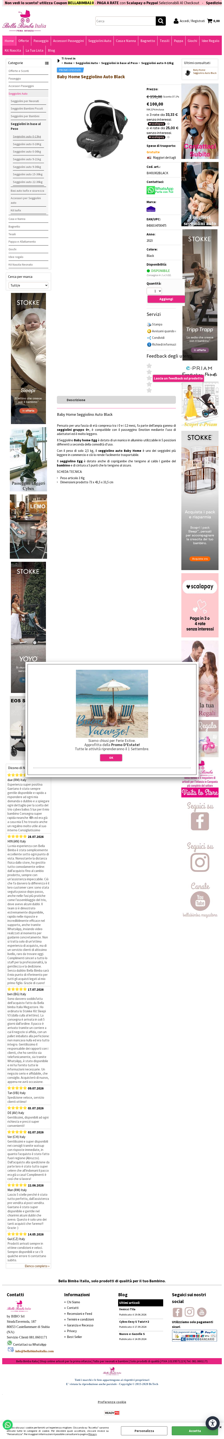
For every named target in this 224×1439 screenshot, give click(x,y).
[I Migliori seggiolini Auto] (200, 225)
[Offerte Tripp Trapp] (199, 359)
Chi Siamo (73, 1302)
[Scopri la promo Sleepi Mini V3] (200, 569)
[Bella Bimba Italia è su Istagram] (200, 877)
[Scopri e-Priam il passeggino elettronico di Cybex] (200, 427)
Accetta (195, 1431)
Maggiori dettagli (164, 157)
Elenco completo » (37, 1266)
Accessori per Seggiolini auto (26, 200)
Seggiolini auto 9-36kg (27, 167)
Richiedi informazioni (166, 344)
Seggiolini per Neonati (25, 101)
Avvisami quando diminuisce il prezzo (177, 331)
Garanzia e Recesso (80, 1325)
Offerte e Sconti (19, 71)
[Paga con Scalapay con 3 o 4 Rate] (200, 636)
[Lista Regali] (200, 716)
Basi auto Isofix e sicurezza (27, 191)
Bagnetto (147, 41)
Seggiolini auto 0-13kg (27, 136)
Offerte (23, 41)
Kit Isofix (16, 210)
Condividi (158, 338)
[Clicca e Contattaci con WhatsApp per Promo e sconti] (200, 158)
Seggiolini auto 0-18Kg (27, 144)
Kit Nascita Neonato (21, 264)
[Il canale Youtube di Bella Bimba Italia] (200, 917)
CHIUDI (220, 1427)
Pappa (178, 41)
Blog (51, 50)
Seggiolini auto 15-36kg (27, 174)
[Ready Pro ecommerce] (112, 1413)
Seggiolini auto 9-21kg (27, 159)
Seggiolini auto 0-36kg (27, 151)
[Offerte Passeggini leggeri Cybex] (28, 490)
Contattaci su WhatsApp (29, 1344)
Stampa (157, 324)
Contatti (73, 1308)
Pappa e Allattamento (22, 242)
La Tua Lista (34, 50)
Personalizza (144, 1431)
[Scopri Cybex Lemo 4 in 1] (28, 557)
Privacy (92, 1434)
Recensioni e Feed (79, 1314)
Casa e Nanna (126, 41)
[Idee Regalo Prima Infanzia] (200, 756)
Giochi (192, 41)
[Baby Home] (151, 210)
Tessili (164, 41)
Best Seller (74, 1337)
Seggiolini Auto (99, 41)
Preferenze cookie (112, 1402)
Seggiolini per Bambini (25, 116)
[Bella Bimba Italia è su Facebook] (200, 836)
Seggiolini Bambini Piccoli (27, 108)
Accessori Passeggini (68, 41)
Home (9, 41)
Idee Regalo (210, 41)
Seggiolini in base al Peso (26, 126)
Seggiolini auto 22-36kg (27, 182)
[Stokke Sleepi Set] (28, 423)
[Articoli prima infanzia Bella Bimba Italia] (200, 796)
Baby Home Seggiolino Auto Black (205, 71)
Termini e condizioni (80, 1319)
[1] (155, 292)
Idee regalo (16, 257)
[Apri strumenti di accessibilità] (213, 1423)
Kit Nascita (13, 50)
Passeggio (41, 41)
